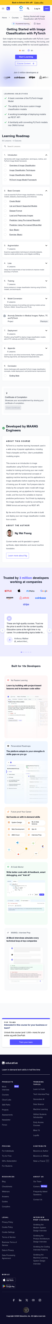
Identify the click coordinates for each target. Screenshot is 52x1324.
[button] (3, 8)
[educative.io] (8, 8)
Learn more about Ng (17, 555)
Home (4, 17)
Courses (15, 17)
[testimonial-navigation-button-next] (49, 630)
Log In (37, 8)
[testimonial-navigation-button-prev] (2, 630)
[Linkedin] (20, 1302)
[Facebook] (14, 1302)
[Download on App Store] (10, 1280)
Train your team (26, 1042)
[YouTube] (33, 1302)
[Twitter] (27, 1302)
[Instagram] (40, 1302)
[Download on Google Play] (10, 1286)
